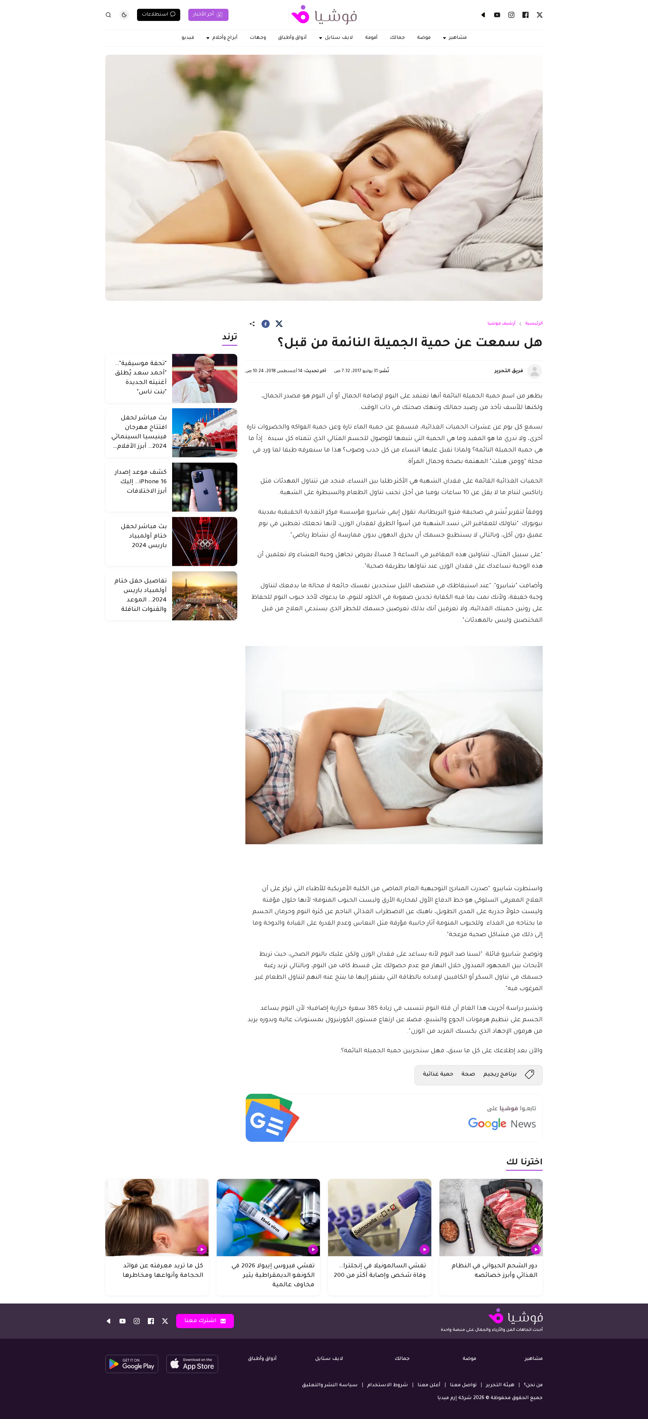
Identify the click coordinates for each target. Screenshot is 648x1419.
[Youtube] (497, 15)
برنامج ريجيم (500, 1075)
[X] (540, 15)
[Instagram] (511, 15)
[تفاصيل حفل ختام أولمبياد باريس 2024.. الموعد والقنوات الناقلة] (204, 595)
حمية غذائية (438, 1075)
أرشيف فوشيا (501, 323)
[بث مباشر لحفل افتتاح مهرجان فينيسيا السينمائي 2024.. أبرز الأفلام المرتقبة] (204, 432)
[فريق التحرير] (534, 371)
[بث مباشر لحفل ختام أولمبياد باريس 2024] (204, 541)
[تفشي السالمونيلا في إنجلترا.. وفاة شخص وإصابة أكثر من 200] (379, 1218)
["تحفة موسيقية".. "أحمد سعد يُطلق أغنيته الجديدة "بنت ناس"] (204, 378)
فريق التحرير (509, 371)
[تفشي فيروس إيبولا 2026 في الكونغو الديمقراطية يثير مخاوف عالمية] (268, 1218)
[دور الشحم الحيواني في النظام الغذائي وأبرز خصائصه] (491, 1218)
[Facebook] (525, 15)
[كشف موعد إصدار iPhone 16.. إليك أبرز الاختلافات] (204, 487)
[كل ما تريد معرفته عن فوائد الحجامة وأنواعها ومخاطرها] (157, 1218)
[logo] (324, 15)
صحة (468, 1075)
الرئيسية (534, 323)
